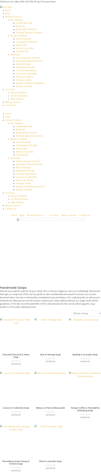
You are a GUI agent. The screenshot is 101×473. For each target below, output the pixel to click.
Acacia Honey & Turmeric (28, 57)
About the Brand (19, 92)
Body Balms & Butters (26, 29)
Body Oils (20, 26)
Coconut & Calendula (26, 73)
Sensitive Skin (22, 51)
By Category (17, 19)
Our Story (10, 89)
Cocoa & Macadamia (26, 70)
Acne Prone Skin (23, 38)
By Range (15, 54)
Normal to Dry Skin (25, 48)
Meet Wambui (17, 99)
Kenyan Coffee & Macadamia (30, 83)
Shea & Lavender (24, 86)
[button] (50, 110)
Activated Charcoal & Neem (29, 61)
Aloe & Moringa (23, 64)
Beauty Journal (12, 102)
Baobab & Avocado (25, 67)
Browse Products (13, 16)
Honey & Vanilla (23, 80)
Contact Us (10, 105)
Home (8, 10)
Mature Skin (21, 45)
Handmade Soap (24, 23)
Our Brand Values (19, 95)
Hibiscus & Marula (24, 76)
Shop (7, 13)
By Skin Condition (19, 35)
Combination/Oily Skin (26, 42)
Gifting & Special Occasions (29, 32)
